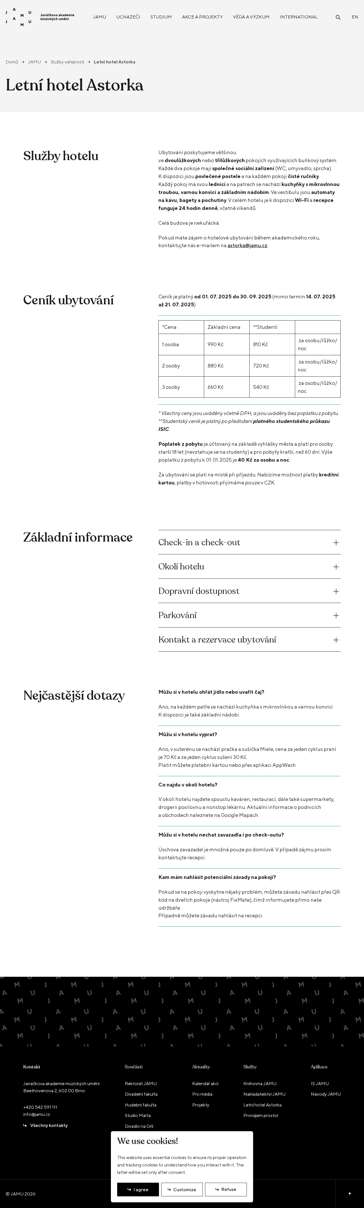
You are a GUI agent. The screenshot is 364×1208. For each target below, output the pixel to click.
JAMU (34, 62)
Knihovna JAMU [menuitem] (259, 1083)
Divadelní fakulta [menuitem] (141, 1094)
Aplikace (319, 1067)
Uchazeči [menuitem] (128, 17)
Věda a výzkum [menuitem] (251, 17)
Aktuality (201, 1067)
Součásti (133, 1067)
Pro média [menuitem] (202, 1094)
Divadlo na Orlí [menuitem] (139, 1126)
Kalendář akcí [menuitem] (205, 1083)
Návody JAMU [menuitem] (326, 1094)
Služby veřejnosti (67, 62)
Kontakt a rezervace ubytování (217, 640)
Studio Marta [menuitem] (138, 1115)
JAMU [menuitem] (99, 17)
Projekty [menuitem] (200, 1105)
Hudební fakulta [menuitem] (140, 1105)
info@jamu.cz (36, 1114)
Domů (12, 62)
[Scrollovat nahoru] (349, 1194)
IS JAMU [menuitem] (320, 1083)
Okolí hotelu (181, 567)
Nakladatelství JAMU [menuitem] (264, 1094)
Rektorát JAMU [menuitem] (141, 1083)
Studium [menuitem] (161, 17)
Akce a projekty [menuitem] (202, 17)
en (355, 17)
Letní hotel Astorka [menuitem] (262, 1105)
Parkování (177, 615)
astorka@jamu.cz (247, 245)
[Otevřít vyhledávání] (338, 17)
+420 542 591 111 (40, 1107)
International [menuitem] (299, 17)
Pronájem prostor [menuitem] (260, 1115)
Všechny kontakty (49, 1125)
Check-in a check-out (199, 542)
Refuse (228, 1189)
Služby (250, 1067)
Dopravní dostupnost (198, 591)
